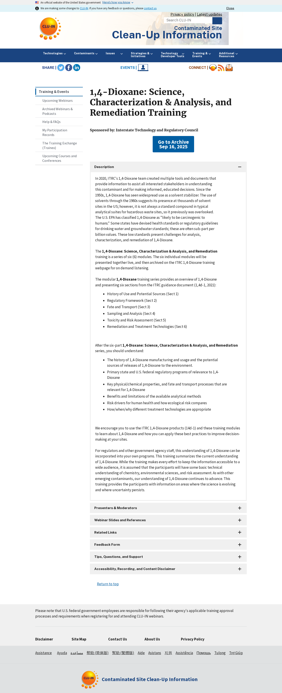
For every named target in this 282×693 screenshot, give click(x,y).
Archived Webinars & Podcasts (57, 111)
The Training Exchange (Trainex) (59, 145)
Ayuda (62, 652)
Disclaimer (44, 639)
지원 (168, 652)
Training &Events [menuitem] (200, 55)
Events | (129, 68)
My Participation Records (54, 132)
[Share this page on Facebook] (68, 68)
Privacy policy (182, 14)
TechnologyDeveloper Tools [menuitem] (172, 55)
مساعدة (76, 652)
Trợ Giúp (236, 652)
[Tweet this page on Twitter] (60, 68)
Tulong (220, 652)
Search (217, 20)
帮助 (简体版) (98, 652)
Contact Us (117, 639)
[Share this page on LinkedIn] (76, 68)
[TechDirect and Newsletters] (229, 68)
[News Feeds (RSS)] (221, 68)
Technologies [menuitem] (53, 53)
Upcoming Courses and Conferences (59, 158)
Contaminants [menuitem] (84, 53)
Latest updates (209, 14)
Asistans (154, 652)
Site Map (79, 639)
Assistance (43, 652)
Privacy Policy (192, 639)
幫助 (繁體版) (123, 652)
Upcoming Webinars (57, 100)
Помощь (204, 652)
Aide (141, 652)
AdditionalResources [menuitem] (226, 55)
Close (230, 8)
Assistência (184, 652)
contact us (150, 8)
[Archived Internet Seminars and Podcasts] (213, 68)
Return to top (108, 584)
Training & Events (54, 91)
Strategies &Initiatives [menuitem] (140, 55)
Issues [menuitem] (112, 53)
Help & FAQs (51, 121)
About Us (152, 639)
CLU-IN (84, 8)
